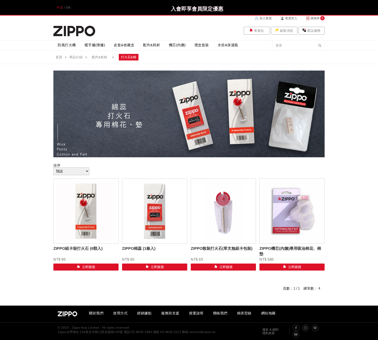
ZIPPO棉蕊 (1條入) (139, 248)
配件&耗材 (151, 45)
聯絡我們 (220, 313)
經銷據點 (144, 313)
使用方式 (120, 313)
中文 (60, 7)
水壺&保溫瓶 (228, 45)
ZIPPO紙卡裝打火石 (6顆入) (78, 248)
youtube (296, 334)
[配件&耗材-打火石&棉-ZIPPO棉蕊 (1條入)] (154, 211)
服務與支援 (170, 313)
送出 (319, 45)
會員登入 (291, 18)
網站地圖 (268, 313)
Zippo (74, 30)
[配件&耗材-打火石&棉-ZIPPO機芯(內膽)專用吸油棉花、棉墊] (292, 211)
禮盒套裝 (201, 45)
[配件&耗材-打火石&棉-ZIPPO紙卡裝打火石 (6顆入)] (86, 211)
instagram (305, 328)
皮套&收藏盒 (124, 45)
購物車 (315, 18)
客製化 (259, 30)
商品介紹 (75, 57)
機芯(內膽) (177, 45)
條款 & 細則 (270, 329)
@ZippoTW (296, 328)
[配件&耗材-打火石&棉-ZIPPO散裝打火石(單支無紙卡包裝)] (223, 211)
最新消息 (286, 30)
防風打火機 (67, 45)
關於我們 (96, 313)
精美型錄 (244, 313)
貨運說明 (196, 313)
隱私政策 (268, 333)
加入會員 (265, 18)
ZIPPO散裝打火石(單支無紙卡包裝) (221, 248)
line (315, 328)
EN (68, 7)
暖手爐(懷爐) (95, 45)
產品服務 (314, 30)
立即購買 (88, 267)
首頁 (59, 57)
